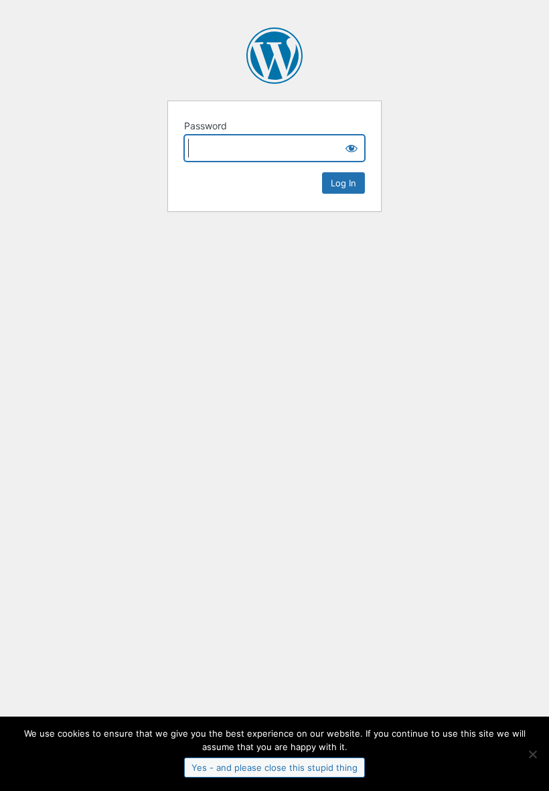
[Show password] (351, 148)
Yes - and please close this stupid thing (274, 767)
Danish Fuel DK (274, 55)
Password (205, 125)
